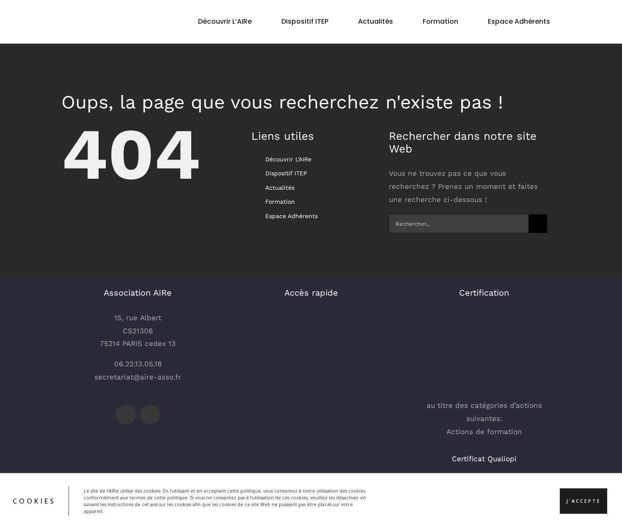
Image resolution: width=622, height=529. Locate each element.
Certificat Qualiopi (484, 458)
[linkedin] (150, 414)
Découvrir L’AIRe (288, 159)
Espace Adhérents (291, 216)
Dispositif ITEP (286, 173)
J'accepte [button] (583, 501)
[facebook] (126, 414)
